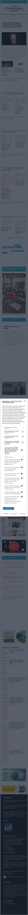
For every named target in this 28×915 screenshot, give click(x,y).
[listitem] (14, 428)
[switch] (22, 431)
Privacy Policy (22, 513)
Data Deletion (5, 513)
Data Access (14, 513)
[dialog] (14, 457)
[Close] (25, 401)
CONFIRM (8, 508)
